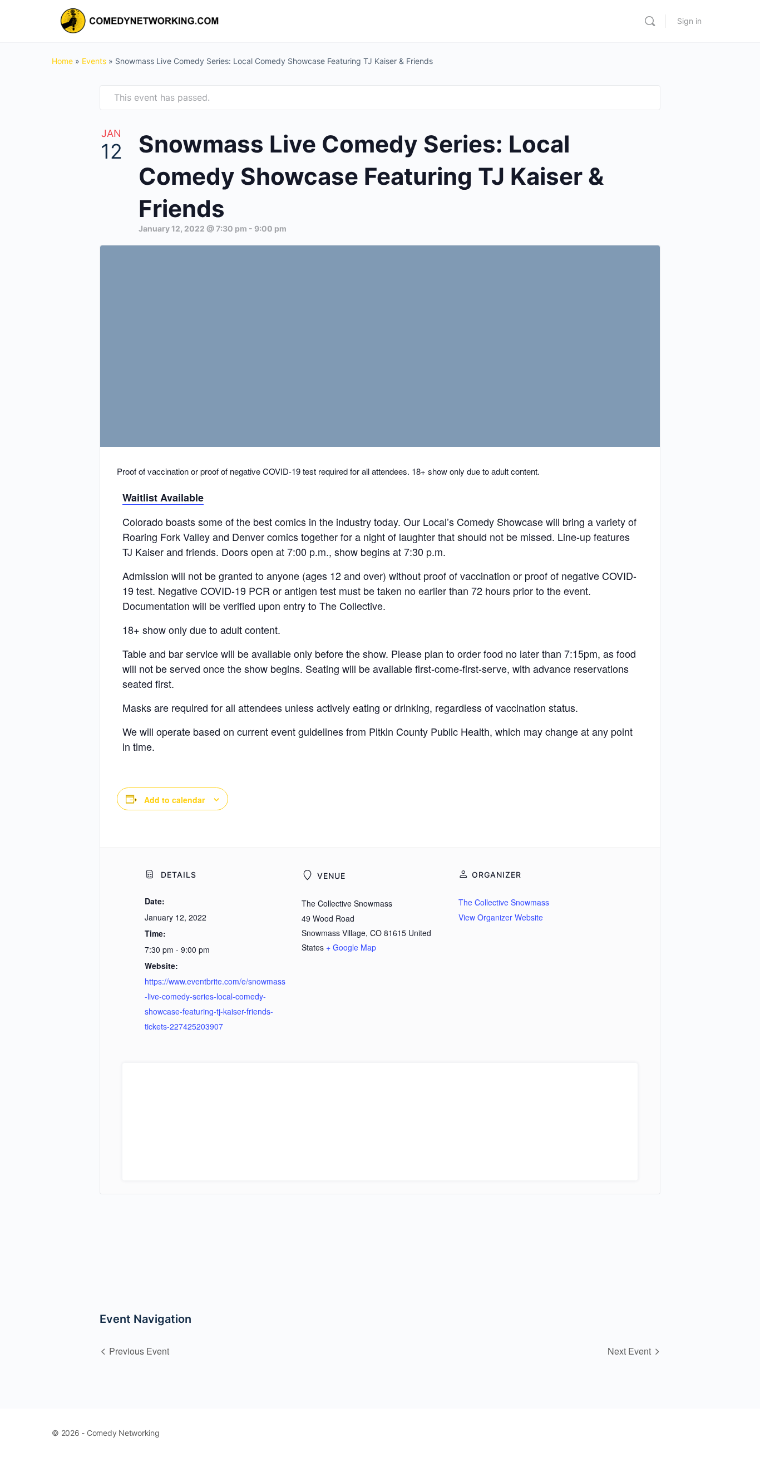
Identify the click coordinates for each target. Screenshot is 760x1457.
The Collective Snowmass (503, 902)
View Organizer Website (500, 917)
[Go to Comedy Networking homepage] (141, 20)
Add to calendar (174, 799)
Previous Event (139, 1351)
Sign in (689, 21)
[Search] (650, 21)
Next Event (629, 1351)
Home (62, 61)
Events (94, 61)
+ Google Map (351, 947)
